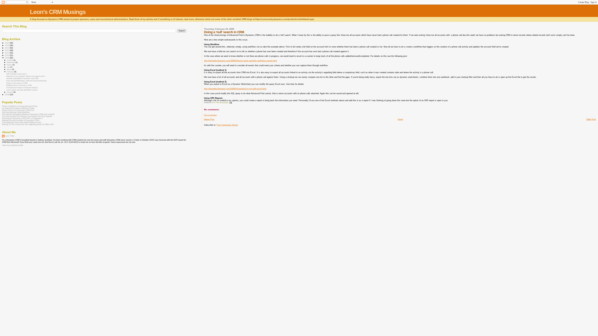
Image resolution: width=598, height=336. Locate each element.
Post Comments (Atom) (227, 125)
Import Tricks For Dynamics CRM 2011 (18, 110)
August (9, 65)
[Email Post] (230, 102)
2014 (7, 45)
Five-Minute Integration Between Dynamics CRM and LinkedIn (28, 114)
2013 (7, 48)
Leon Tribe (9, 136)
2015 (7, 43)
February (10, 72)
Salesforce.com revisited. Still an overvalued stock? (25, 76)
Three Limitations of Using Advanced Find (19, 106)
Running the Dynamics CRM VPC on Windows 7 (22, 118)
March (9, 69)
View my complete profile (12, 145)
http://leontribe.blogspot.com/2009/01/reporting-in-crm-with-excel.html (235, 89)
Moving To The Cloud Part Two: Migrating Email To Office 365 (28, 124)
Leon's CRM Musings (58, 12)
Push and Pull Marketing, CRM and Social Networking (26, 81)
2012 (7, 50)
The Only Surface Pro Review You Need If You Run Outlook (27, 116)
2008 (7, 94)
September (11, 62)
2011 (7, 53)
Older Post (591, 119)
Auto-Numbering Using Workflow (16, 112)
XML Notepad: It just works (16, 74)
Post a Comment (210, 115)
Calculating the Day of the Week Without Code (21, 122)
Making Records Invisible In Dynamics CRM (20, 120)
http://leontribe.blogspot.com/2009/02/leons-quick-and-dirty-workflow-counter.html (240, 61)
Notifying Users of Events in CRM (19, 85)
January (10, 92)
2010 (7, 55)
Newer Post (209, 119)
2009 (7, 58)
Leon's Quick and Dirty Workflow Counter (22, 90)
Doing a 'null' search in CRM (16, 83)
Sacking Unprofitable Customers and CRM (22, 78)
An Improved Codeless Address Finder (18, 108)
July (8, 67)
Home (400, 119)
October (10, 60)
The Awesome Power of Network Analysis (22, 88)
